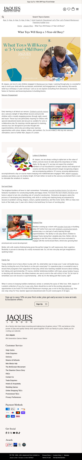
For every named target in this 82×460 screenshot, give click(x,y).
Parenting (36, 23)
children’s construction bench (66, 229)
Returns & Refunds (13, 360)
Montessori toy (42, 84)
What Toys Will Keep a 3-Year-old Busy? (50, 26)
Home (19, 26)
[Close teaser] (7, 227)
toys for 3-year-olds (25, 286)
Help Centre (10, 350)
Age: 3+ (6, 20)
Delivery (9, 357)
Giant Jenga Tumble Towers (68, 271)
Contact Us (10, 377)
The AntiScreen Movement (15, 367)
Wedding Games (12, 387)
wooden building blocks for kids (61, 190)
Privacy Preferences (13, 397)
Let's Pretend (65, 20)
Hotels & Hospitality (13, 384)
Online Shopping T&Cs (14, 391)
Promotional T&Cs (12, 394)
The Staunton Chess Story (15, 370)
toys (47, 23)
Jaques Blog (28, 26)
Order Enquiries (11, 353)
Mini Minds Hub (67, 289)
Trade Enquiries (11, 380)
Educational (47, 20)
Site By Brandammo (59, 457)
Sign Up (39, 304)
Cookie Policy (57, 455)
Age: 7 (28, 20)
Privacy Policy (46, 455)
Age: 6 (23, 20)
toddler (43, 23)
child (33, 20)
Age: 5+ (18, 20)
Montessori (74, 20)
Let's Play (55, 20)
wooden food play (64, 227)
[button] (4, 230)
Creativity (39, 20)
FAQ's (8, 374)
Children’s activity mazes (39, 112)
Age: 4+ (12, 20)
